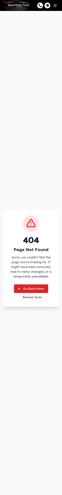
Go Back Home (33, 288)
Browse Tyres (32, 297)
